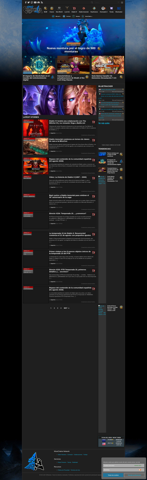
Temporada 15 (28, 214)
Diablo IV (26, 120)
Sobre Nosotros (62, 454)
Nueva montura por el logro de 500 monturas (113, 154)
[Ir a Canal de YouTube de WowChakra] (36, 2)
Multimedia (27, 178)
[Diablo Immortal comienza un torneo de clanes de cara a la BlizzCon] (36, 146)
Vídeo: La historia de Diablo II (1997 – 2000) (68, 177)
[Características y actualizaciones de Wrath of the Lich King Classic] (73, 65)
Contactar (70, 454)
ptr (25, 254)
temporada (27, 234)
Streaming (27, 216)
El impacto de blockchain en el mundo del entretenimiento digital (36, 78)
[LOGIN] (122, 2)
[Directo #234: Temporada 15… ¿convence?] (36, 220)
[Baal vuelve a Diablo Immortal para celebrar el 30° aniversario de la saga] (36, 202)
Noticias (73, 45)
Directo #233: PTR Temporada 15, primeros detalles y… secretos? (67, 271)
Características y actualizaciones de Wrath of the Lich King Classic (71, 78)
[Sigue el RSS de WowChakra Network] (42, 2)
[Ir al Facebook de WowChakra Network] (26, 2)
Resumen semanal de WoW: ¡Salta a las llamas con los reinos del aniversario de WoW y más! (110, 96)
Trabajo (85, 454)
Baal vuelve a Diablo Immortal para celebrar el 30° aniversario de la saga (69, 196)
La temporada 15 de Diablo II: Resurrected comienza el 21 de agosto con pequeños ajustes (70, 234)
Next (65, 308)
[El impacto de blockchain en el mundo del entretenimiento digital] (39, 65)
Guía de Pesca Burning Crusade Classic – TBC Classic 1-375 (112, 308)
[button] (59, 100)
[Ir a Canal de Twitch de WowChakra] (32, 2)
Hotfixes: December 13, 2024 (108, 89)
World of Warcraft (73, 43)
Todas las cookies (113, 475)
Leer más (138, 462)
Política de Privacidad (64, 470)
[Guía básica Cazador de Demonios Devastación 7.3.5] (108, 65)
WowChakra (27, 71)
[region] (60, 100)
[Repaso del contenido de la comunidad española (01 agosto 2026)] (36, 294)
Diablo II (26, 160)
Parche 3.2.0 (27, 272)
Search (118, 3)
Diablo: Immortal (29, 140)
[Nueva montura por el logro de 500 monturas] (73, 38)
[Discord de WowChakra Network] (39, 2)
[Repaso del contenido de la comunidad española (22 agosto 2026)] (36, 165)
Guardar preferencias (134, 475)
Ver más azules (103, 123)
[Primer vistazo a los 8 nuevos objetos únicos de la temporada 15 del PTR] (36, 258)
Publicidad (75, 462)
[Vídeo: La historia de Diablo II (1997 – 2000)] (36, 184)
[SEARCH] (92, 2)
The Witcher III (28, 122)
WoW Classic (62, 71)
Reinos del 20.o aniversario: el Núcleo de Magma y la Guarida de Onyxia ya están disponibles (109, 116)
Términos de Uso (75, 470)
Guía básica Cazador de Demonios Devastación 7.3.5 (104, 77)
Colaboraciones (78, 454)
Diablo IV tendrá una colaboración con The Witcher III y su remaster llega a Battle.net (67, 122)
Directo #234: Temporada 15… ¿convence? (67, 213)
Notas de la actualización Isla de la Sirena (111, 109)
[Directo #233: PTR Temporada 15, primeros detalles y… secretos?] (36, 276)
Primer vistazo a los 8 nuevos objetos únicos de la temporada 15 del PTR (70, 252)
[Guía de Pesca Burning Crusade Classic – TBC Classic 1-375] (102, 369)
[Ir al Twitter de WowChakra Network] (29, 2)
